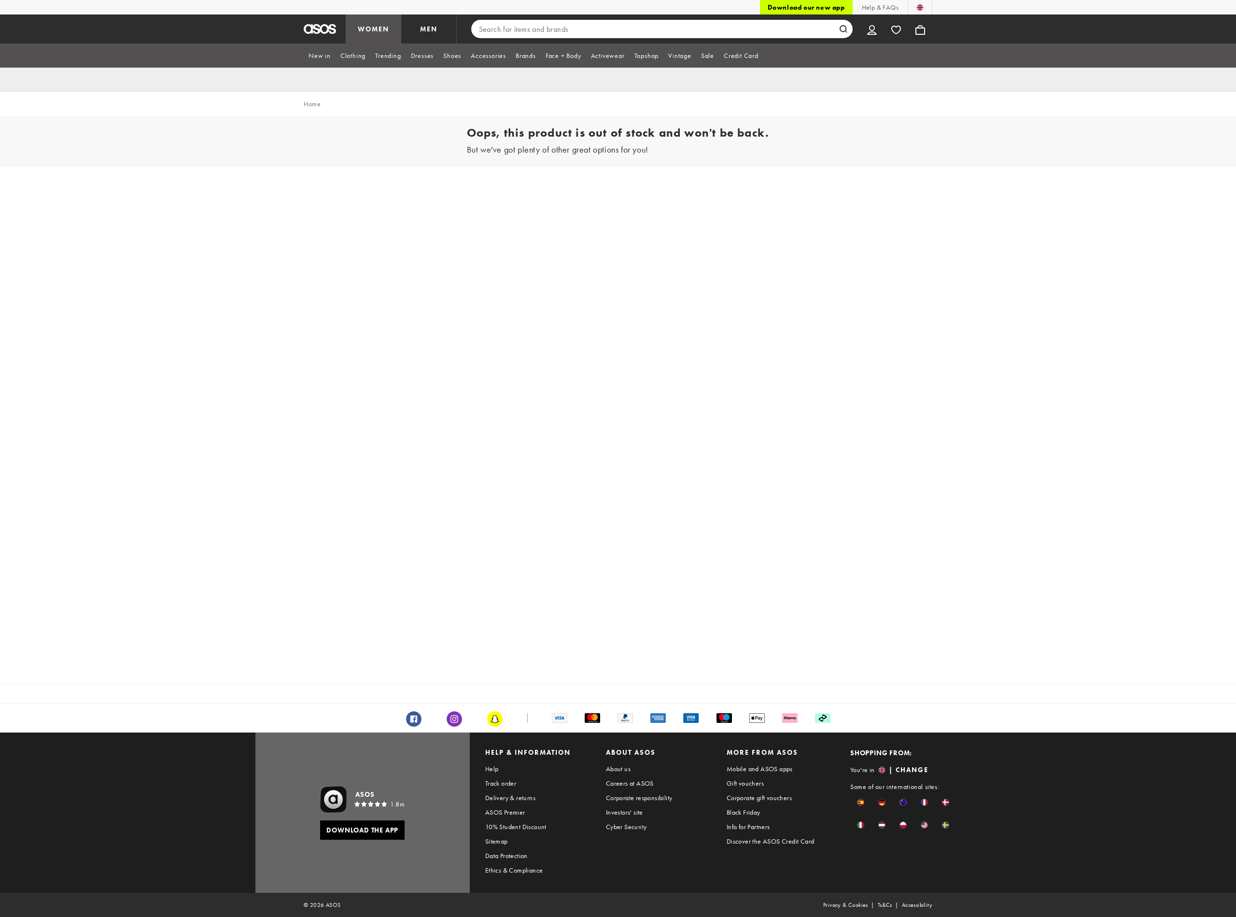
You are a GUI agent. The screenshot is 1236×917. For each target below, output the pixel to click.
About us (618, 768)
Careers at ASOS (630, 783)
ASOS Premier (505, 812)
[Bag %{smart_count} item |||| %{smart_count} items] (920, 28)
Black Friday (743, 812)
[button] (860, 802)
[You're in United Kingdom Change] (920, 7)
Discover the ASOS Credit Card (771, 841)
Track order (500, 783)
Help (492, 768)
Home (312, 103)
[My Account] (872, 28)
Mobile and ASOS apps (760, 768)
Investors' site (624, 812)
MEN (428, 29)
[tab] (320, 55)
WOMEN (373, 29)
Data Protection (506, 855)
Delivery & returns (510, 797)
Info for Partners (748, 826)
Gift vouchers (745, 783)
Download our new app (806, 7)
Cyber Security (626, 826)
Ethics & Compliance (514, 870)
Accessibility (917, 905)
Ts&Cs (885, 905)
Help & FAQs (880, 7)
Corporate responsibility (639, 797)
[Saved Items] (896, 28)
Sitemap (496, 841)
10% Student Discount (516, 826)
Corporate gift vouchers (759, 797)
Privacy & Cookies (845, 905)
